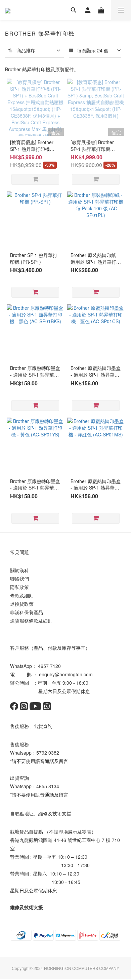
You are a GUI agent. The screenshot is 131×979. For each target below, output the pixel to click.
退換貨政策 (22, 603)
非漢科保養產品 (26, 612)
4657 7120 (49, 666)
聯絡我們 (19, 578)
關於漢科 (19, 570)
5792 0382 (47, 752)
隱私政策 (19, 587)
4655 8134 (47, 786)
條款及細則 (22, 595)
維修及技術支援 (26, 907)
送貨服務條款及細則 (31, 620)
